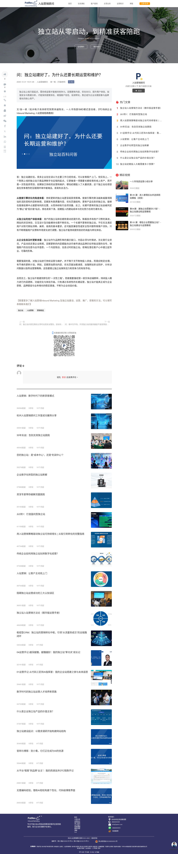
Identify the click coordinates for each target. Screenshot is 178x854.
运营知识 (120, 4)
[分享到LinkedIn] (5, 136)
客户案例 (94, 4)
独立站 (24, 176)
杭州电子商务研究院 (47, 846)
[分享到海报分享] (5, 147)
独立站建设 (68, 300)
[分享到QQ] (5, 111)
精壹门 (83, 848)
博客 (131, 4)
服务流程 (77, 828)
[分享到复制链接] (5, 100)
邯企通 (81, 846)
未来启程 (56, 846)
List (75, 832)
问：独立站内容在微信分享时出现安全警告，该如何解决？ (41, 324)
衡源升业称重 (109, 846)
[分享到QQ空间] (5, 105)
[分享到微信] (5, 121)
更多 (99, 848)
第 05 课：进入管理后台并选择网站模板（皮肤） (145, 196)
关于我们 (77, 825)
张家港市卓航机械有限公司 (139, 846)
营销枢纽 (40, 310)
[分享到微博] (5, 116)
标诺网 (86, 846)
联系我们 (97, 47)
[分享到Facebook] (5, 126)
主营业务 (107, 4)
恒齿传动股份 (117, 846)
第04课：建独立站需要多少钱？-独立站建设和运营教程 (145, 210)
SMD (80, 109)
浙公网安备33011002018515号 (107, 841)
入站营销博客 (67, 846)
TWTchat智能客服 (126, 846)
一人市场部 (72, 109)
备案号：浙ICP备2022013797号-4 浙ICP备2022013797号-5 (70, 841)
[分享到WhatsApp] (5, 142)
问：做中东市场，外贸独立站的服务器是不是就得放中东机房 (87, 324)
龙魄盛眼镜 (101, 846)
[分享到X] (5, 131)
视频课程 (77, 827)
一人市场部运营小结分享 (141, 181)
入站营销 (30, 310)
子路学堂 (38, 846)
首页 (70, 4)
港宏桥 (90, 846)
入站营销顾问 (138, 82)
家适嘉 (79, 848)
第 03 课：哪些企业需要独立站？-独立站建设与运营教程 (145, 224)
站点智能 (88, 848)
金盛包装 (95, 846)
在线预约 (81, 47)
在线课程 (81, 4)
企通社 (61, 846)
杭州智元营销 (75, 846)
